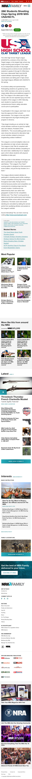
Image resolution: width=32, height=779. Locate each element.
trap (12, 223)
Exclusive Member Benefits (8, 638)
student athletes (18, 225)
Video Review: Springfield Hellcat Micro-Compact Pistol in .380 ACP (10, 439)
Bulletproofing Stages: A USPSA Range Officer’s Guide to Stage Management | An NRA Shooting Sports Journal (15, 525)
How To (10, 506)
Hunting (3, 612)
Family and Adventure (6, 608)
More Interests (17, 477)
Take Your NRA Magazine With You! (13, 702)
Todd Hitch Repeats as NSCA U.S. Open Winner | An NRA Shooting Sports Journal (23, 362)
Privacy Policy (4, 772)
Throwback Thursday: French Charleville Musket (14, 398)
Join (12, 1)
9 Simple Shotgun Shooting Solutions (16, 237)
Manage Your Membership (8, 643)
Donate (21, 1)
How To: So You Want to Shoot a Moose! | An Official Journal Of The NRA (15, 502)
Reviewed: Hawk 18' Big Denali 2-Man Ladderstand (10, 448)
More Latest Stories (20, 461)
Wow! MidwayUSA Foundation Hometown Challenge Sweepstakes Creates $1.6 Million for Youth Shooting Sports (10, 411)
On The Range (8, 21)
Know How (5, 506)
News (2, 21)
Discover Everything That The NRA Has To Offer (15, 744)
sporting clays (18, 223)
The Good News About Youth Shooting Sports (13, 233)
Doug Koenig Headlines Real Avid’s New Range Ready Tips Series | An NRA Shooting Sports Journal (15, 518)
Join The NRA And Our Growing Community (15, 723)
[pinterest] (10, 25)
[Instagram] (31, 1)
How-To (3, 610)
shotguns (10, 225)
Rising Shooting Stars (6, 619)
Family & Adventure (10, 404)
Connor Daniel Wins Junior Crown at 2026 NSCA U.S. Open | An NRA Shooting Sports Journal (7, 343)
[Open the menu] (29, 6)
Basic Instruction (7, 480)
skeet (9, 223)
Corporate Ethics (21, 772)
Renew (16, 1)
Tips (14, 506)
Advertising (4, 593)
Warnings (3, 774)
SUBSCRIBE (9, 573)
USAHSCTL (6, 222)
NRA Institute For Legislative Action (10, 627)
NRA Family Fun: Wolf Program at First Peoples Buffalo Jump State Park (9, 429)
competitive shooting (9, 226)
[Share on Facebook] (3, 25)
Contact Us (4, 591)
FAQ (9, 774)
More (11, 374)
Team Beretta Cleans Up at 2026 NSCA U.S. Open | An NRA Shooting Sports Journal (7, 362)
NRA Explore (4, 630)
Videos (3, 622)
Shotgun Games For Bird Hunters (14, 239)
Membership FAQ (5, 640)
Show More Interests (19, 554)
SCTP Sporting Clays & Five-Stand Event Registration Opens (15, 246)
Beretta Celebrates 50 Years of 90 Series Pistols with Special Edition (10, 419)
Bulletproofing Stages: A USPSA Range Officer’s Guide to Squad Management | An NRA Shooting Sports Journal (15, 510)
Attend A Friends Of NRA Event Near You (15, 766)
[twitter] (6, 25)
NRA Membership (5, 636)
